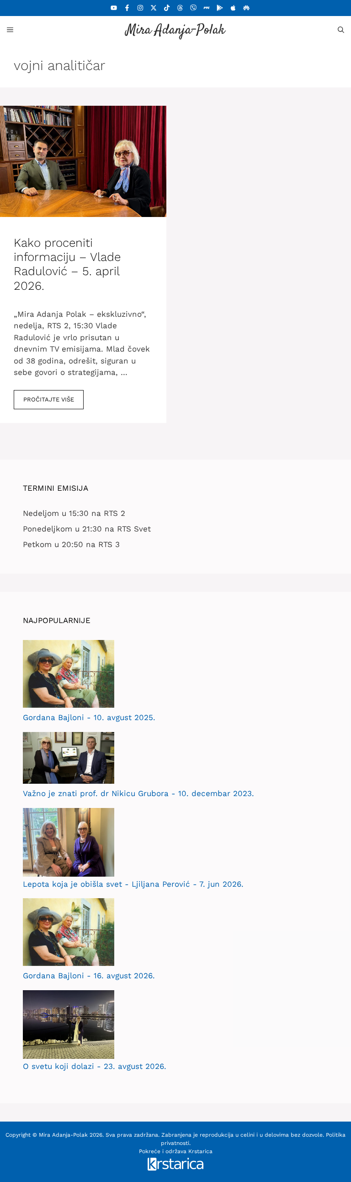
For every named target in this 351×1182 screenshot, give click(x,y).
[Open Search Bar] (341, 29)
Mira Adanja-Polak (175, 30)
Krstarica (200, 1151)
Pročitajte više (48, 399)
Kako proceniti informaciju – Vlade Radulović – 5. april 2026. (67, 264)
